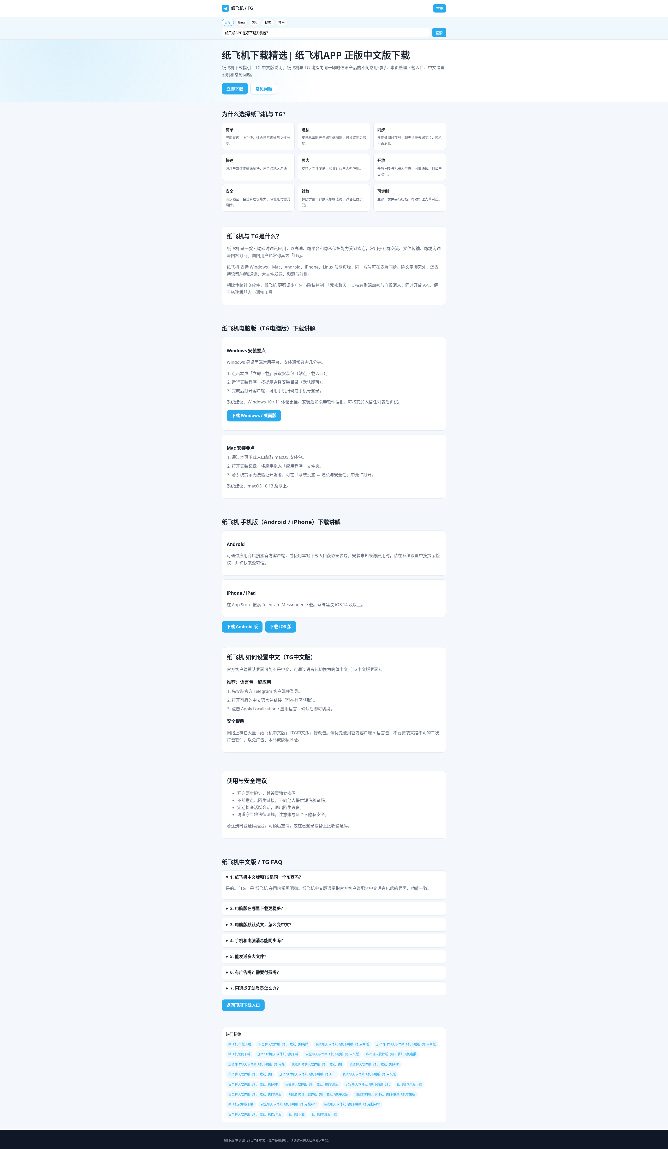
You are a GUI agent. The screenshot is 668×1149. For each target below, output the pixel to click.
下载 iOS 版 (280, 626)
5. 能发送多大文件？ (249, 956)
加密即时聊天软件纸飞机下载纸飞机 (317, 1064)
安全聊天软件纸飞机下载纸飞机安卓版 (255, 1114)
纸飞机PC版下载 (239, 1044)
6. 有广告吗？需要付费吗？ (255, 972)
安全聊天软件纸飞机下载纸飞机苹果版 (255, 1094)
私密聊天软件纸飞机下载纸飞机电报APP (352, 1104)
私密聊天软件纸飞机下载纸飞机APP (374, 1064)
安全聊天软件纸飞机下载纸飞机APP (253, 1084)
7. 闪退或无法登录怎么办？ (255, 988)
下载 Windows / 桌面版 (253, 415)
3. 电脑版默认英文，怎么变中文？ (261, 924)
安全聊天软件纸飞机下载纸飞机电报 (283, 1044)
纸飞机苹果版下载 (409, 1084)
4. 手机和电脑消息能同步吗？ (257, 940)
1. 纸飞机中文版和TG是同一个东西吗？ (266, 877)
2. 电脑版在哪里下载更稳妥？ (257, 908)
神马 (281, 23)
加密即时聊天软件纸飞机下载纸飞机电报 (256, 1064)
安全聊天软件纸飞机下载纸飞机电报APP (289, 1104)
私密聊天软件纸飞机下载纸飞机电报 (391, 1054)
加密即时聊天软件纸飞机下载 (278, 1054)
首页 (439, 8)
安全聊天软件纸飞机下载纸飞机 (368, 1084)
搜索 (439, 33)
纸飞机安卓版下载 (240, 1104)
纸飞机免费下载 (239, 1054)
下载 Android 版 (242, 626)
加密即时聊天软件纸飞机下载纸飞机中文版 (318, 1094)
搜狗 (268, 23)
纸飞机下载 (297, 1114)
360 (255, 22)
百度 (228, 23)
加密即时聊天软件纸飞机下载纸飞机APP (307, 1074)
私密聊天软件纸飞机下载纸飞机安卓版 (342, 1044)
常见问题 (263, 89)
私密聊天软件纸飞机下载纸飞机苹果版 (311, 1084)
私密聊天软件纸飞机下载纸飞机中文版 (369, 1074)
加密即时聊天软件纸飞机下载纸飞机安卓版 (406, 1044)
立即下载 (234, 89)
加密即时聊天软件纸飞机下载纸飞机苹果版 (385, 1094)
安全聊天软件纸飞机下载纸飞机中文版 (332, 1054)
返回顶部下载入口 (243, 1005)
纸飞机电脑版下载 (324, 1114)
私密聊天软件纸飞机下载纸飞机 (250, 1074)
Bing (241, 22)
